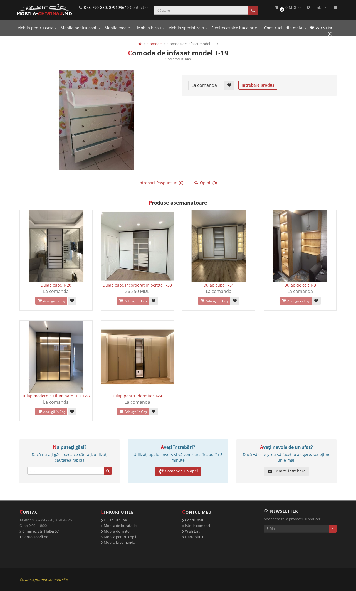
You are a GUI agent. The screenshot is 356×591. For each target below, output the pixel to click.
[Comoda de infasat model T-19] (96, 120)
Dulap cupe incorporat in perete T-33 (137, 285)
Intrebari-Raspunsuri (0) (161, 182)
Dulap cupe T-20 (56, 285)
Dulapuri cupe (115, 520)
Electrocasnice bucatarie (234, 27)
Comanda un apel (181, 471)
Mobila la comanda (119, 542)
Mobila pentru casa (36, 27)
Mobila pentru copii (79, 27)
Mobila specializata (186, 27)
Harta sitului (194, 536)
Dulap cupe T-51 (218, 285)
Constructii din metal (284, 27)
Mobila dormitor (117, 531)
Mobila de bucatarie (120, 525)
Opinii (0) (208, 182)
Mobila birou (149, 27)
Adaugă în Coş (53, 301)
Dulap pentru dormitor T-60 (137, 395)
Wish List (192, 531)
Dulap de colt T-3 (300, 285)
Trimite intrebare (289, 471)
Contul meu (194, 520)
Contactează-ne (34, 536)
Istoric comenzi (197, 525)
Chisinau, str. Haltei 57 (40, 531)
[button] (287, 7)
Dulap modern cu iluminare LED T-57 (55, 395)
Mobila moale (118, 27)
